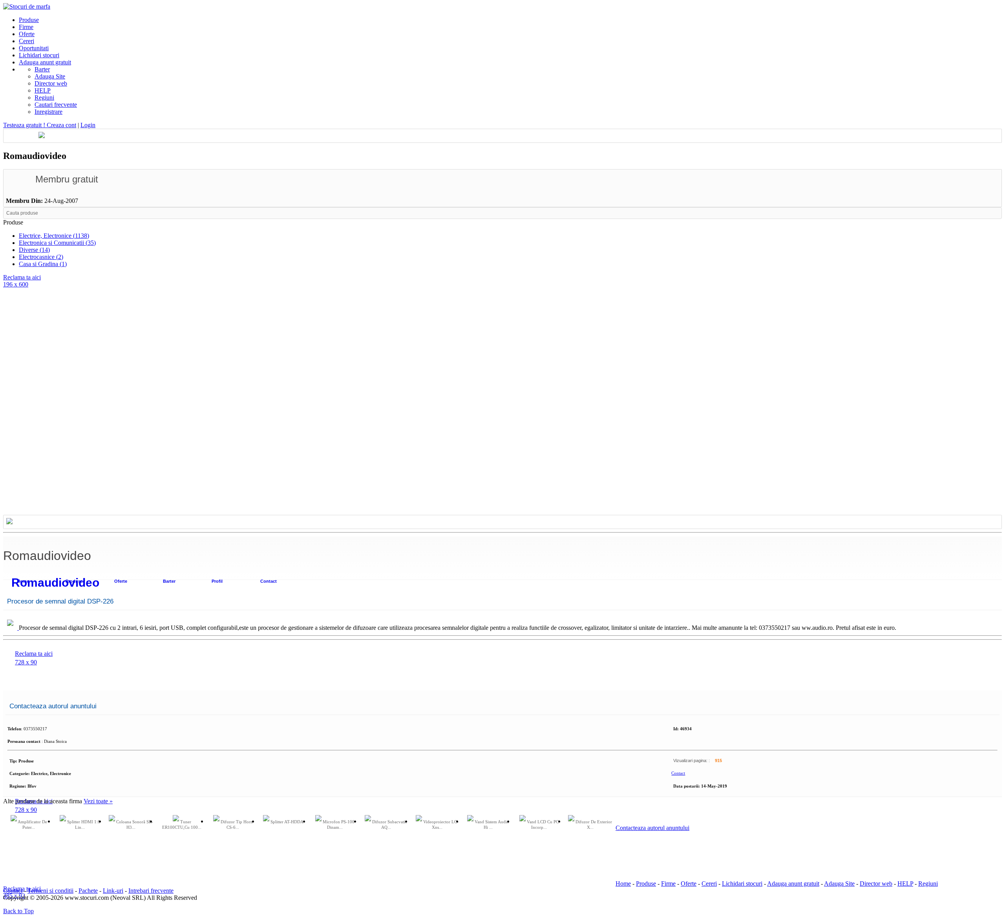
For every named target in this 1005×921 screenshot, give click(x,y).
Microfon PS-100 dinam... (338, 824)
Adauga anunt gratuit (793, 883)
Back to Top (18, 911)
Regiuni (44, 97)
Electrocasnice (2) (41, 257)
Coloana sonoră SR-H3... (134, 824)
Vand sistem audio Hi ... (491, 824)
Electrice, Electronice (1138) (54, 235)
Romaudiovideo (55, 582)
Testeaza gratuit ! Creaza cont (39, 125)
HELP (43, 90)
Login (87, 125)
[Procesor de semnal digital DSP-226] (11, 627)
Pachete (88, 890)
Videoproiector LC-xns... (440, 824)
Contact (268, 581)
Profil (217, 581)
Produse (646, 883)
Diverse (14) (34, 249)
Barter (42, 69)
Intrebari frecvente (151, 890)
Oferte (120, 581)
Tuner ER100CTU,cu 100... (181, 824)
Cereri (709, 883)
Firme (668, 883)
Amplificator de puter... (32, 824)
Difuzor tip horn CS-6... (236, 824)
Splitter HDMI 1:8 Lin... (83, 824)
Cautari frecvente (56, 104)
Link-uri (113, 890)
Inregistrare (48, 111)
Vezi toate (98, 801)
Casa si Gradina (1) (43, 264)
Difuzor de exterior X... (593, 824)
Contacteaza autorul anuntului (652, 827)
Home (623, 883)
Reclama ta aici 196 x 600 (22, 281)
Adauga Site (50, 76)
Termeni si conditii (50, 890)
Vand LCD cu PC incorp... (542, 824)
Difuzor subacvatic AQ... (389, 824)
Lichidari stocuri (742, 883)
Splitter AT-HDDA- (287, 821)
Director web (51, 83)
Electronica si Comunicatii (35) (57, 242)
